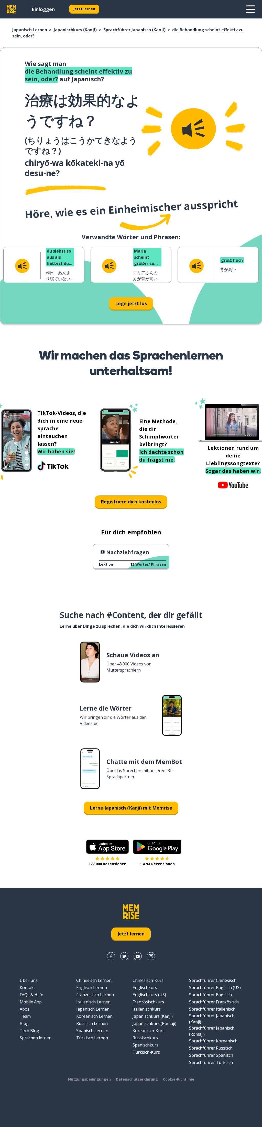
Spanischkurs (145, 1045)
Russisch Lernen (92, 1023)
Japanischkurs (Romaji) (154, 1023)
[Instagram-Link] (151, 956)
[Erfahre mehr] (251, 9)
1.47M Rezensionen (157, 863)
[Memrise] (11, 9)
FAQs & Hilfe (31, 995)
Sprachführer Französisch (214, 1002)
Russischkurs (145, 1038)
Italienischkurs (147, 1009)
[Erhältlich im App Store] (107, 847)
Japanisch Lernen (29, 30)
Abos (24, 1009)
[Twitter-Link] (124, 956)
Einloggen (43, 9)
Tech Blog (29, 1030)
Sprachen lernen (35, 1038)
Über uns (29, 980)
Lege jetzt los (131, 303)
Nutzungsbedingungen (89, 1079)
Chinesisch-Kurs (148, 980)
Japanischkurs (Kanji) (75, 30)
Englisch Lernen (91, 987)
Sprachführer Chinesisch (212, 980)
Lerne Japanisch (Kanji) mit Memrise (131, 808)
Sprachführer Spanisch (211, 1055)
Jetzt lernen (84, 8)
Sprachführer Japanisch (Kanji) (134, 30)
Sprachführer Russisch (211, 1048)
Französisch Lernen (95, 995)
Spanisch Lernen (92, 1030)
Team (25, 1016)
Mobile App (31, 1002)
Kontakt (27, 987)
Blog (24, 1023)
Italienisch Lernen (93, 1002)
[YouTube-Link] (138, 956)
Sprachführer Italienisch (212, 1009)
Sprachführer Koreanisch (213, 1041)
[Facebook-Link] (111, 956)
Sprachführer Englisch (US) (215, 987)
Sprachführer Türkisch (211, 1062)
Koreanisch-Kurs (149, 1030)
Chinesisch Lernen (94, 980)
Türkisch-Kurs (146, 1052)
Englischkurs (145, 987)
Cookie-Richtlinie (178, 1079)
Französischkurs (148, 1002)
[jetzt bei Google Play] (157, 847)
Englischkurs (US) (149, 995)
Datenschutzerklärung (137, 1079)
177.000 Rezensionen (107, 863)
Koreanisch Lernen (94, 1016)
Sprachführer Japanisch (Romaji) (211, 1031)
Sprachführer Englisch (210, 995)
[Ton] (193, 128)
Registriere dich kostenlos (131, 501)
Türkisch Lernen (92, 1038)
